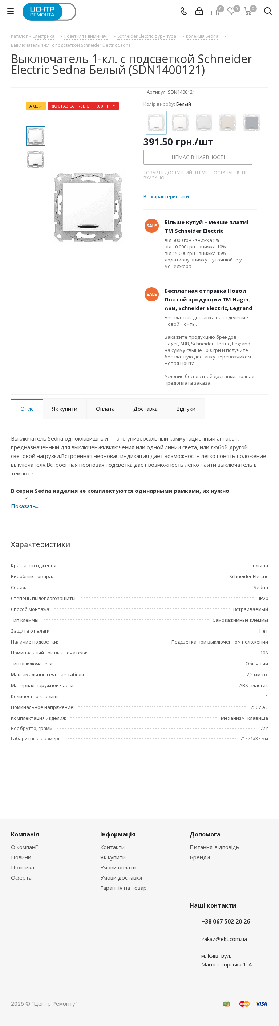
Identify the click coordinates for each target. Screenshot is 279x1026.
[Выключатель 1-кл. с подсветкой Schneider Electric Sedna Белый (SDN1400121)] (88, 206)
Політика (22, 867)
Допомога (205, 834)
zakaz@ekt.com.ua (224, 938)
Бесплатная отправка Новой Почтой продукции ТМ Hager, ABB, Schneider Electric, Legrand (208, 299)
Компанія (25, 834)
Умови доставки (121, 877)
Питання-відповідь (214, 847)
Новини (21, 857)
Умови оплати (118, 867)
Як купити (113, 857)
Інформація (118, 834)
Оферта (21, 877)
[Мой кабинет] (199, 11)
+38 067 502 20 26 (225, 921)
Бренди (200, 857)
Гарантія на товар (123, 887)
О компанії (24, 847)
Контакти (112, 847)
